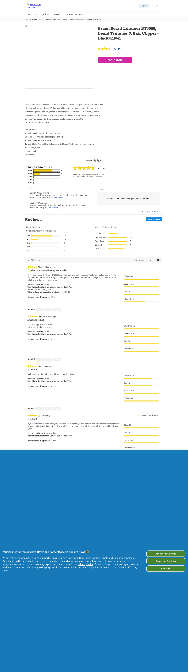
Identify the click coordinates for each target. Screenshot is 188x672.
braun (41, 19)
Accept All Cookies (166, 553)
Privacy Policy (85, 564)
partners (49, 558)
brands (34, 19)
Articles (46, 14)
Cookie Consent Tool (81, 567)
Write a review (115, 60)
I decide (165, 568)
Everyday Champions (74, 14)
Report (57, 309)
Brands (57, 14)
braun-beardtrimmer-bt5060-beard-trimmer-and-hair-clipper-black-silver (73, 19)
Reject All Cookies (166, 561)
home (27, 19)
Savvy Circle (32, 14)
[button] (144, 6)
